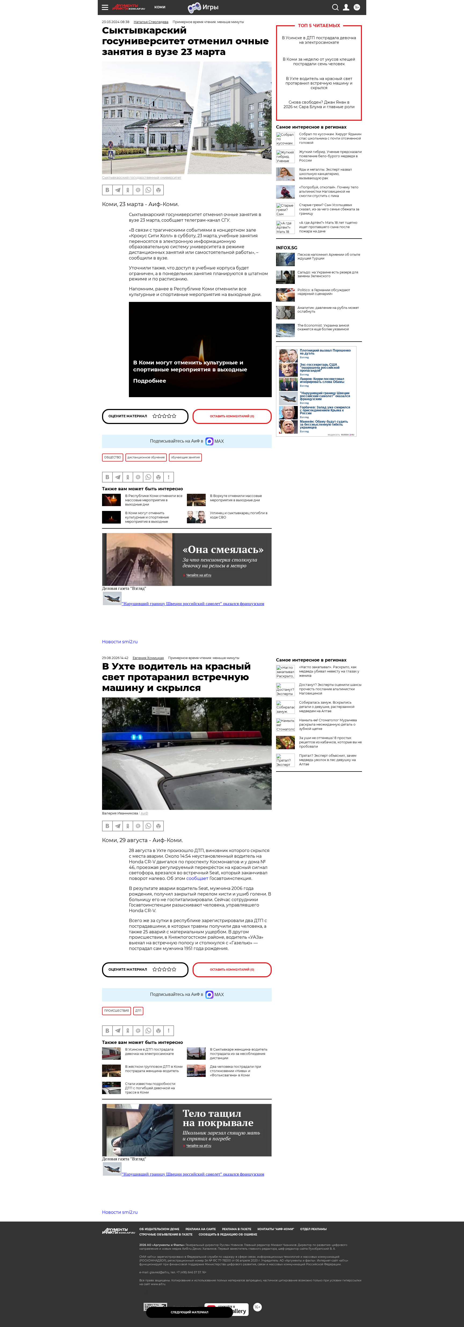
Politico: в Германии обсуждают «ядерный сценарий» (324, 292)
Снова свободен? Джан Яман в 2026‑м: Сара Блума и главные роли (319, 104)
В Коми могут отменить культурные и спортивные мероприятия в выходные (190, 366)
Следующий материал (189, 1312)
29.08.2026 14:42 (115, 658)
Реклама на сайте (201, 1229)
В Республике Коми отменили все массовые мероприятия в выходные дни (153, 500)
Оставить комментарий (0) (232, 416)
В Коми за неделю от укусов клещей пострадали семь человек (319, 61)
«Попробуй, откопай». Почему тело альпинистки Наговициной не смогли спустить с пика (328, 191)
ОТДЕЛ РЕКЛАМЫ (313, 1229)
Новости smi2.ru (120, 641)
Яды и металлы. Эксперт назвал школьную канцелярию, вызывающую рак (325, 173)
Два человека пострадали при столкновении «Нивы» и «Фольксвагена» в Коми (235, 1071)
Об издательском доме (159, 1229)
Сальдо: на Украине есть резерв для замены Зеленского (328, 274)
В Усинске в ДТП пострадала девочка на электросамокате (319, 40)
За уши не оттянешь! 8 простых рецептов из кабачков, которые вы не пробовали (330, 742)
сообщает (197, 878)
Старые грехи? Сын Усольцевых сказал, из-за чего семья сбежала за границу (329, 209)
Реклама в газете (236, 1229)
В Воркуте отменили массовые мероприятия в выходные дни (236, 498)
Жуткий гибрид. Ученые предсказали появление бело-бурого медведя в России (330, 156)
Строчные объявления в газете (166, 1234)
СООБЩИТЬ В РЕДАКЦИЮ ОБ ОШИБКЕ (228, 1234)
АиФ (144, 813)
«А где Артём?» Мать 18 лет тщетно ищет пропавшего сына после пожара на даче (328, 227)
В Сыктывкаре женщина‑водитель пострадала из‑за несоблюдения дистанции (238, 1053)
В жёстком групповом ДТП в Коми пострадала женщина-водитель (154, 1069)
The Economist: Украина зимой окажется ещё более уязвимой (323, 327)
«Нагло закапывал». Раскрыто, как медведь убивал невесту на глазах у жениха (329, 671)
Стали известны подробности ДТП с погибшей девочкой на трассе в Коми (150, 1088)
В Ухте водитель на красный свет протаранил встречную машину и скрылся (319, 83)
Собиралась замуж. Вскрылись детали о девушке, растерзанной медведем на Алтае (326, 706)
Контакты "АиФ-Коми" (276, 1229)
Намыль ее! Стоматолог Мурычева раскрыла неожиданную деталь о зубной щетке (328, 724)
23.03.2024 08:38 (115, 22)
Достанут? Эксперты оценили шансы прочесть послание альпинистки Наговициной (330, 689)
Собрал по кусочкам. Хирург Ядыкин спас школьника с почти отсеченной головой (330, 138)
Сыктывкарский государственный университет (141, 178)
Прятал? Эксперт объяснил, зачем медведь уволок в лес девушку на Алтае (327, 760)
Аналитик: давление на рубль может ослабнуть (328, 309)
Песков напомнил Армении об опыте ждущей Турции (329, 256)
